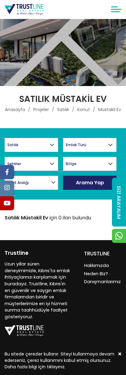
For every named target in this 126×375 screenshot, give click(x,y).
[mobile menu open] (116, 9)
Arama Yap (90, 182)
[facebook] (7, 172)
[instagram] (7, 188)
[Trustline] (24, 9)
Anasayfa (15, 109)
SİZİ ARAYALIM (118, 202)
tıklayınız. (56, 367)
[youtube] (7, 203)
